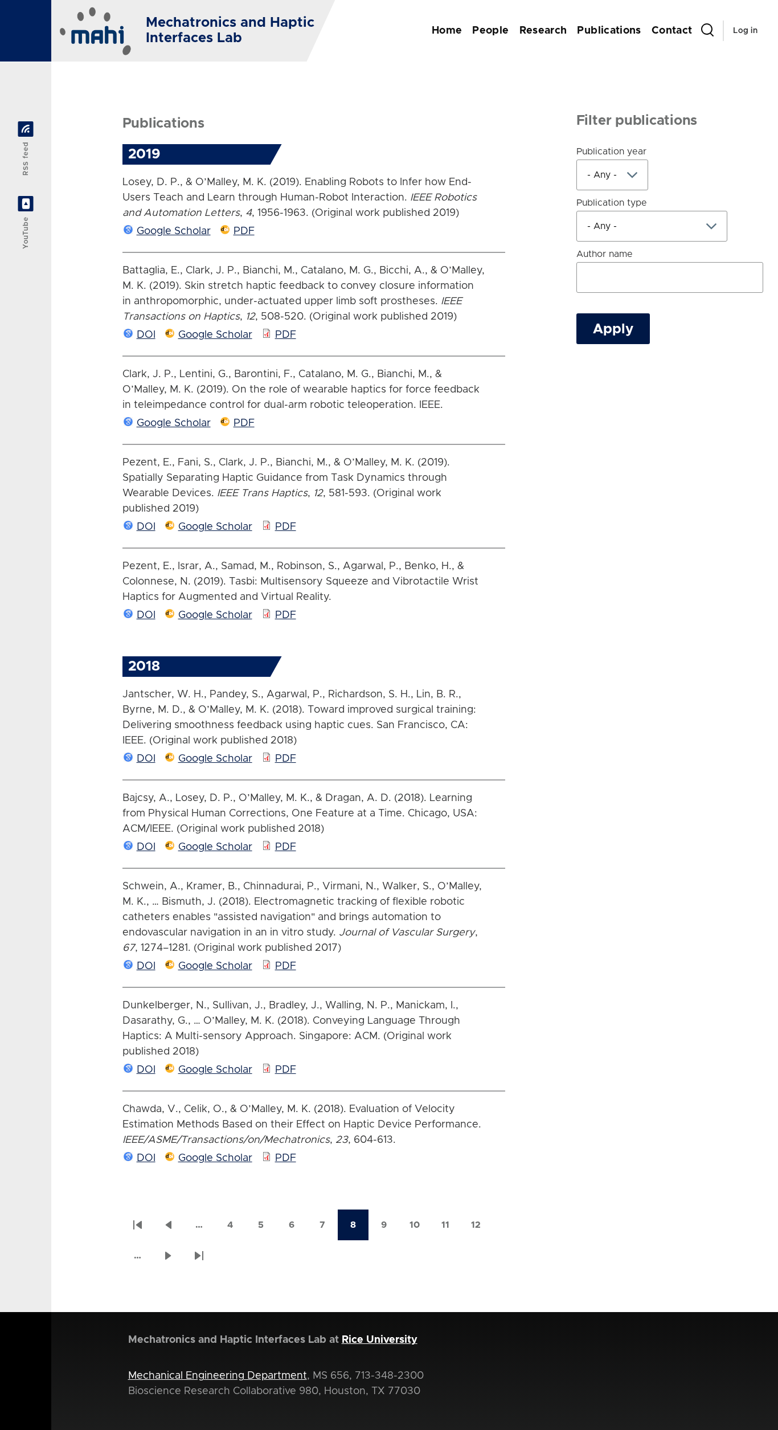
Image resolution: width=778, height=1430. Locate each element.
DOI (146, 335)
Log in (745, 31)
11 (451, 1228)
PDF (244, 231)
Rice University (379, 1340)
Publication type (611, 202)
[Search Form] (707, 31)
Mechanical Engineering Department (217, 1376)
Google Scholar (174, 231)
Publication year (611, 151)
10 (420, 1228)
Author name (604, 254)
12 (481, 1228)
